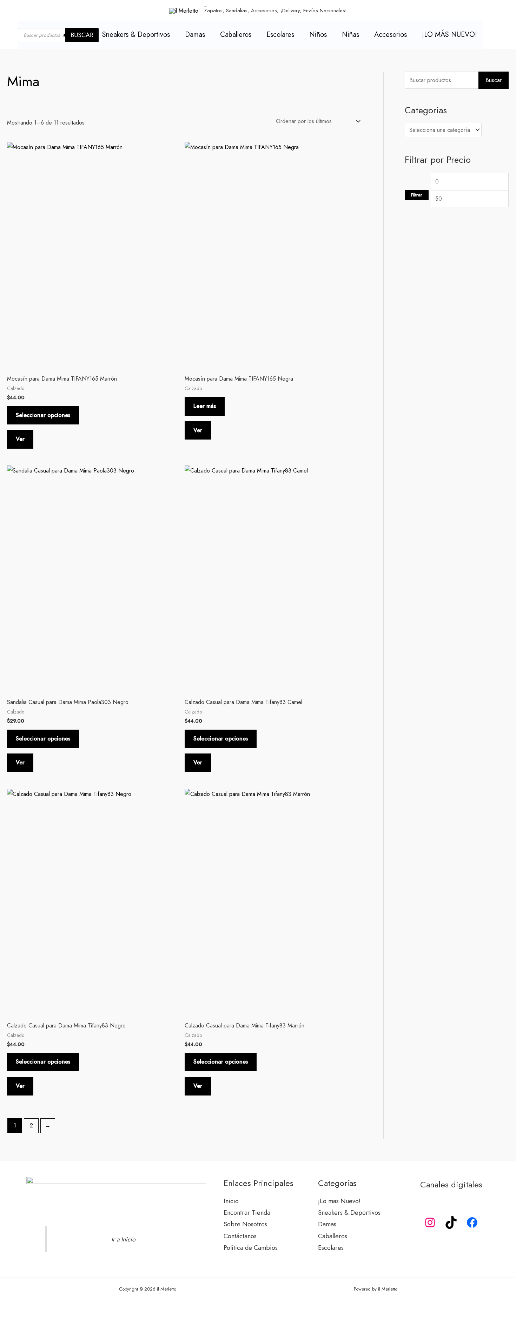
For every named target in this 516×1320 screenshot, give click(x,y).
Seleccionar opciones (43, 415)
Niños (318, 34)
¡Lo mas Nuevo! (339, 1201)
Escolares (280, 34)
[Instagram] (430, 1222)
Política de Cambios (251, 1247)
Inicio (231, 1201)
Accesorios (390, 34)
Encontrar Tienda (247, 1212)
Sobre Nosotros (245, 1224)
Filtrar (416, 195)
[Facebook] (472, 1222)
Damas (195, 34)
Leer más (204, 406)
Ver (20, 439)
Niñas (350, 34)
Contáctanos (240, 1236)
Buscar (82, 35)
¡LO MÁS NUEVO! (449, 34)
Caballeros (235, 34)
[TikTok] (451, 1222)
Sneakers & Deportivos (136, 34)
